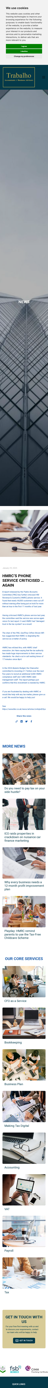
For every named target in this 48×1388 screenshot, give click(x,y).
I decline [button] (24, 51)
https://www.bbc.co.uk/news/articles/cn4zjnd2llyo (24, 709)
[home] (18, 77)
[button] (43, 77)
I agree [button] (24, 46)
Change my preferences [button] (24, 56)
